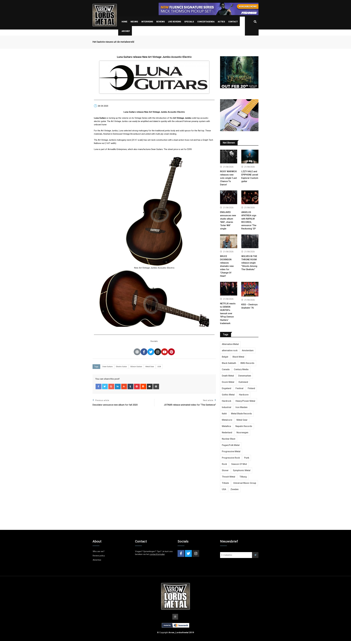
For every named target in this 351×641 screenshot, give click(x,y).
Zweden (234, 489)
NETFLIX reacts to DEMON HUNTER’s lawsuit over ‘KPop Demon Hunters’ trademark (228, 313)
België (225, 356)
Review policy (99, 555)
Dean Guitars (107, 367)
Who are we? (98, 551)
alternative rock (229, 350)
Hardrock (226, 401)
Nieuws (134, 22)
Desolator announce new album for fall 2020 (115, 405)
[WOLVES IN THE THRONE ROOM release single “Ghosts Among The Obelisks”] (249, 241)
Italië (224, 413)
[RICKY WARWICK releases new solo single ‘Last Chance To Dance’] (228, 157)
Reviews (160, 22)
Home (124, 22)
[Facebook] (144, 351)
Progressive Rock (231, 457)
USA (159, 367)
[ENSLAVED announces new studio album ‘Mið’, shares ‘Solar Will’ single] (228, 197)
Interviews (147, 22)
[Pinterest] (171, 351)
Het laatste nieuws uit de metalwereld (113, 41)
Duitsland (243, 382)
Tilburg (243, 476)
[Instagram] (157, 351)
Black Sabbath (229, 363)
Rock (224, 464)
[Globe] (137, 351)
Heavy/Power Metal (245, 401)
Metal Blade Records (241, 413)
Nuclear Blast (228, 439)
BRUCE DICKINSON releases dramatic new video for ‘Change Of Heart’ (227, 266)
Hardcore (243, 394)
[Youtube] (164, 351)
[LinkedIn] (118, 386)
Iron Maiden (241, 407)
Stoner (225, 470)
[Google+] (111, 386)
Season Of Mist (239, 464)
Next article (208, 400)
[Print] (156, 386)
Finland (251, 388)
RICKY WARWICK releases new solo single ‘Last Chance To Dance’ (228, 178)
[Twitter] (150, 351)
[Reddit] (143, 386)
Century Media (241, 369)
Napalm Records (243, 426)
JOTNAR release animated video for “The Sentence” (190, 405)
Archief (126, 31)
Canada (226, 369)
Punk (246, 457)
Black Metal (238, 356)
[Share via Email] (150, 386)
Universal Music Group (244, 483)
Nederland (227, 432)
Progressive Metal (231, 451)
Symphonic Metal (241, 470)
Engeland (226, 388)
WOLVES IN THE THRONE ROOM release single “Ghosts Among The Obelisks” (249, 263)
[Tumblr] (130, 386)
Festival (239, 388)
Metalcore (227, 420)
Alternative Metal (230, 344)
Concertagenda (206, 22)
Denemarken (244, 375)
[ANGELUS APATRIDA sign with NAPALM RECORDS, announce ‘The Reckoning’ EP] (249, 197)
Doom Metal (228, 382)
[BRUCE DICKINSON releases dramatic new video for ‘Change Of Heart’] (228, 241)
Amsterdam (248, 350)
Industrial (226, 407)
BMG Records (247, 363)
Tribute (225, 483)
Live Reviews (174, 22)
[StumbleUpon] (124, 386)
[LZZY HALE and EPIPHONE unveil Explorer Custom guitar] (249, 157)
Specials (189, 22)
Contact (233, 22)
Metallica (226, 426)
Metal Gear (149, 367)
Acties (221, 22)
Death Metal (228, 375)
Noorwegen (242, 432)
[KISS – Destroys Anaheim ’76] (249, 289)
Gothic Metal (228, 394)
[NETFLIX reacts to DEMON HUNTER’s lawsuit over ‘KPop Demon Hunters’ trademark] (228, 289)
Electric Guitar (121, 367)
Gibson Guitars (136, 367)
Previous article (102, 400)
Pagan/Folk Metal (231, 445)
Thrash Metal (228, 476)
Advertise (97, 560)
